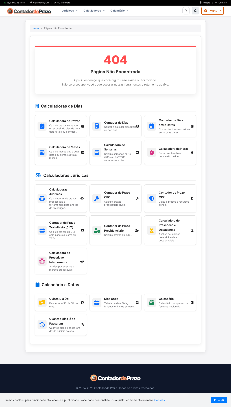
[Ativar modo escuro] (195, 10)
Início (36, 28)
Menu (213, 10)
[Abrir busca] (186, 10)
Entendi (219, 400)
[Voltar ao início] (115, 380)
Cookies (159, 400)
